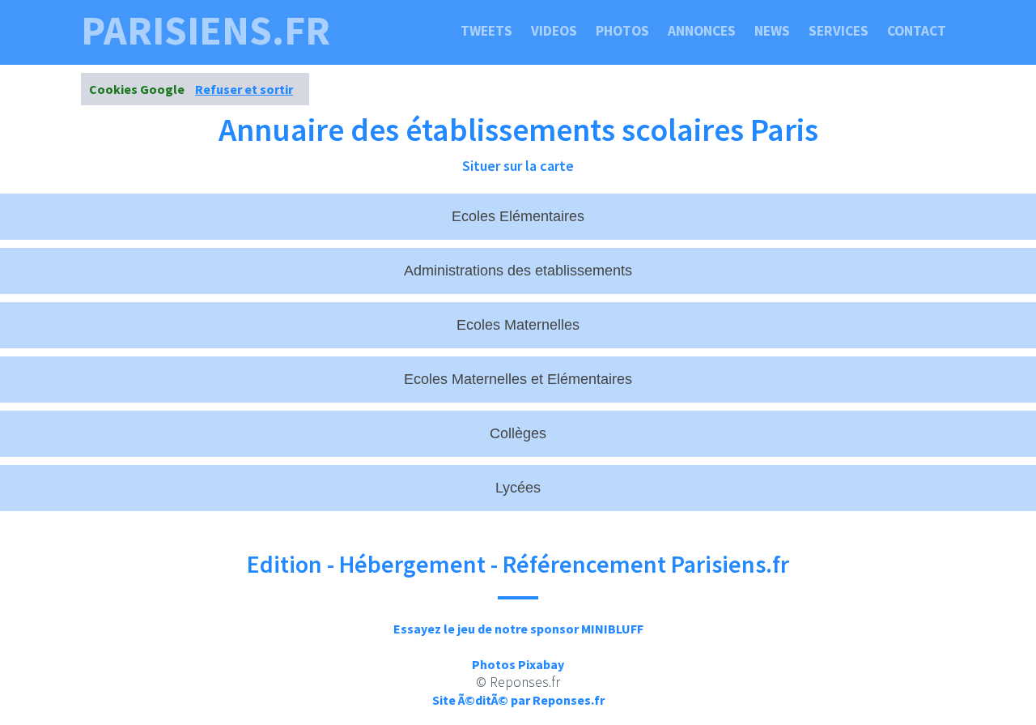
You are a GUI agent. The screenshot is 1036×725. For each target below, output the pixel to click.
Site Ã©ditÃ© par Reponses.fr (518, 700)
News (772, 31)
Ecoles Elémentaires (518, 216)
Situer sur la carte (518, 165)
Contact (916, 31)
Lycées (518, 488)
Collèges (518, 433)
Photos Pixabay (518, 664)
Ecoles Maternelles (518, 325)
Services (838, 31)
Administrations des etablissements (518, 270)
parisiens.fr (205, 31)
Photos (622, 31)
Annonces (702, 31)
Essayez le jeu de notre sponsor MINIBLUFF (518, 629)
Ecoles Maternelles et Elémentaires (518, 379)
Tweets (486, 31)
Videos (554, 31)
